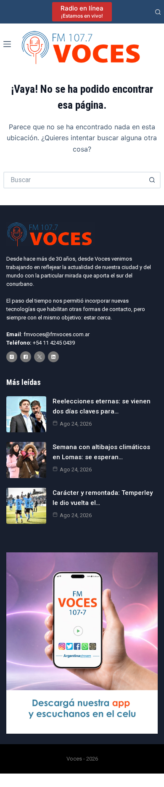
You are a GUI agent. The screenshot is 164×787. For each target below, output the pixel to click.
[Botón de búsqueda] (152, 180)
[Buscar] (158, 12)
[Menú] (7, 44)
